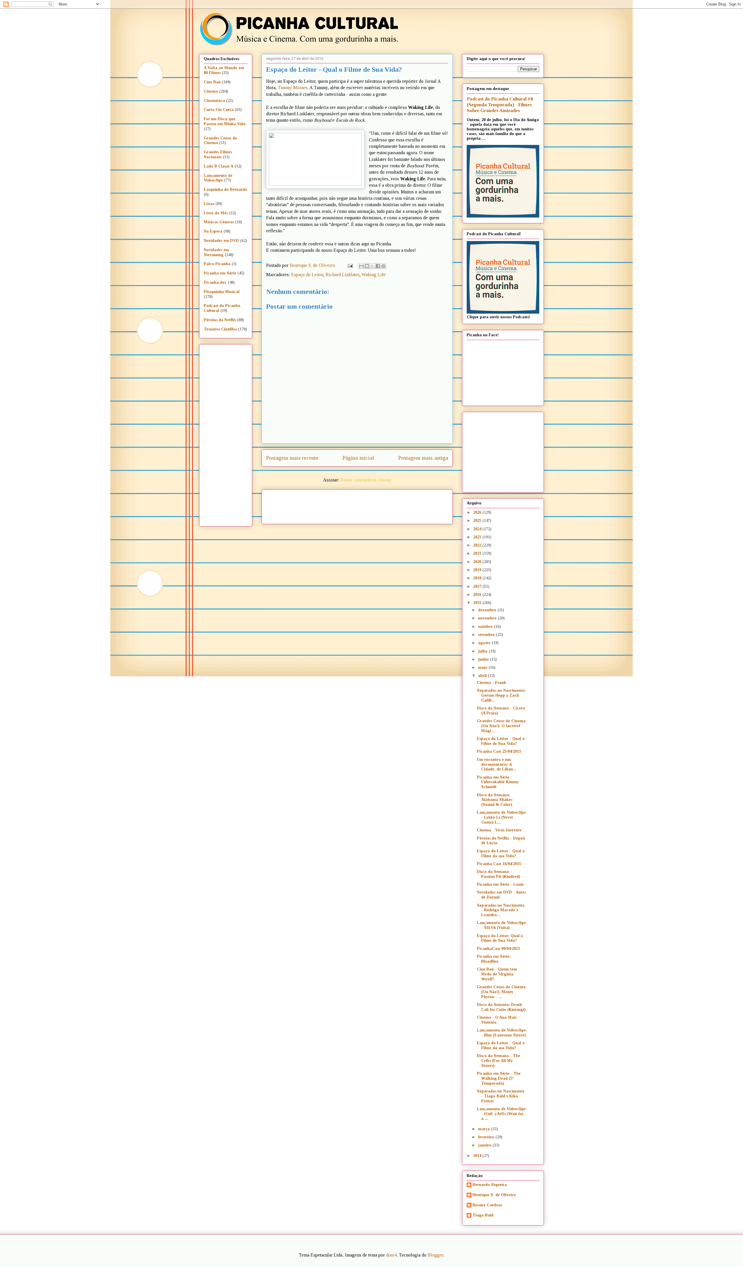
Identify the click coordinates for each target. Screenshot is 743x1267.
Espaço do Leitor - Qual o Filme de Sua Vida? (501, 741)
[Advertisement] (407, 505)
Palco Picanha (217, 264)
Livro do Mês (216, 213)
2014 (477, 1155)
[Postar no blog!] (367, 266)
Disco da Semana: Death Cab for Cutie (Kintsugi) (501, 1007)
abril (483, 675)
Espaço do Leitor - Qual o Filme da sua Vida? (501, 853)
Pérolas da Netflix (220, 320)
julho (483, 651)
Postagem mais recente (292, 458)
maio (483, 667)
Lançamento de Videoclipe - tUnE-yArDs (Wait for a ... (501, 1114)
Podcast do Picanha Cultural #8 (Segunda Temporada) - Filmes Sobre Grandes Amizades (500, 104)
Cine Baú (212, 82)
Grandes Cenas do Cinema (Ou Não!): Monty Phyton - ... (501, 992)
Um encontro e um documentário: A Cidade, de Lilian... (496, 764)
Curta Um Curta (219, 109)
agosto (485, 643)
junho (484, 659)
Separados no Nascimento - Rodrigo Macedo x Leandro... (500, 910)
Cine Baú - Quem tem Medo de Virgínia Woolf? (497, 974)
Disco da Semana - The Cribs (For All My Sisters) (498, 1061)
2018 (477, 578)
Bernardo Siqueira (490, 1184)
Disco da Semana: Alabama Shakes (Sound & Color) (494, 800)
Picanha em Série (220, 273)
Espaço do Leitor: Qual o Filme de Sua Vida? (500, 938)
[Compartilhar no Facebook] (378, 266)
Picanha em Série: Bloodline (494, 959)
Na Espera (213, 231)
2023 (477, 537)
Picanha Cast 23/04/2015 (499, 751)
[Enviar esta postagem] (349, 265)
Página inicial (358, 458)
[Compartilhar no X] (372, 266)
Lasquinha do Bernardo (225, 189)
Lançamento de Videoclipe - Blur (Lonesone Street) (501, 1032)
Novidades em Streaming (216, 252)
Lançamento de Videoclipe (218, 178)
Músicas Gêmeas (219, 222)
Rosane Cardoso (487, 1205)
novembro (488, 618)
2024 (477, 529)
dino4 (391, 1254)
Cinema (211, 91)
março (484, 1129)
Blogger (435, 1254)
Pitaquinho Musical (221, 292)
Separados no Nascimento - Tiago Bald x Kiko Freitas (500, 1096)
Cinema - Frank (491, 682)
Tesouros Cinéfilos (220, 329)
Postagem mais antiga (423, 458)
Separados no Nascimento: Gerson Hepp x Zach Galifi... (501, 695)
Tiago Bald (483, 1215)
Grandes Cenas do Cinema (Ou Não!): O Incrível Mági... (501, 726)
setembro (487, 634)
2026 (477, 512)
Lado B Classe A (218, 166)
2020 (477, 562)
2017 (477, 586)
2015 (477, 603)
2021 (477, 553)
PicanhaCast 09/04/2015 (498, 948)
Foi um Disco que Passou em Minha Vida (225, 121)
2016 (477, 594)
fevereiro (486, 1137)
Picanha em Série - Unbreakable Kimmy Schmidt (498, 782)
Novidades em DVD (221, 240)
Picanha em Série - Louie (500, 884)
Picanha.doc (215, 282)
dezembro (487, 610)
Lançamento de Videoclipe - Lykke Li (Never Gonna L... (501, 817)
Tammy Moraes (293, 87)
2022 (477, 545)
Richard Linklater (342, 274)
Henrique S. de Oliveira (494, 1195)
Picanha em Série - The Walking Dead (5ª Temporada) (499, 1078)
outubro (486, 626)
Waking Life (374, 274)
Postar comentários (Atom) (365, 479)
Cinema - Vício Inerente (499, 830)
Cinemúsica (214, 100)
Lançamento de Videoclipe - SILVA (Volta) (501, 925)
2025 (477, 520)
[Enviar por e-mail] (361, 266)
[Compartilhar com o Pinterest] (383, 266)
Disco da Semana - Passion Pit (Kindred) (498, 874)
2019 (477, 570)
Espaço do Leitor (307, 274)
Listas (209, 204)
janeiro (485, 1145)
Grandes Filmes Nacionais (218, 154)
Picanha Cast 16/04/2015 (499, 864)
